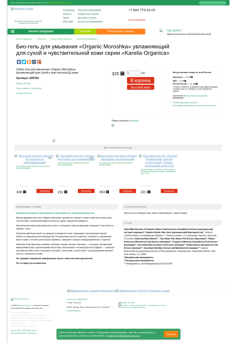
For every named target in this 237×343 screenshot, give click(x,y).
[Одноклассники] (29, 62)
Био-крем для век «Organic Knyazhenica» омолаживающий (33, 167)
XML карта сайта (29, 330)
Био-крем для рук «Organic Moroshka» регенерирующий (73, 164)
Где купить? (174, 30)
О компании (69, 10)
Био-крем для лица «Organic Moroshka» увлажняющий (115, 164)
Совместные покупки (88, 14)
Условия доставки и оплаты (59, 3)
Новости (67, 14)
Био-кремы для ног (147, 186)
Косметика (41, 39)
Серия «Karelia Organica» (61, 39)
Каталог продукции (24, 39)
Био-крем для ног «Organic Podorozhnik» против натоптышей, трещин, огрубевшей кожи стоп (158, 171)
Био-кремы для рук (64, 186)
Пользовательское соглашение (24, 333)
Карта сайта (16, 330)
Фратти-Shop (23, 305)
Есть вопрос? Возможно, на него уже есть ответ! (194, 105)
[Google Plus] (39, 62)
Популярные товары (120, 31)
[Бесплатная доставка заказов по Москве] (113, 125)
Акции (66, 18)
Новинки (85, 31)
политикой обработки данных (123, 335)
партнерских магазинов (196, 96)
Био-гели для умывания (87, 39)
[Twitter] (24, 62)
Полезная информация (89, 10)
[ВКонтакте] (19, 62)
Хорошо (171, 334)
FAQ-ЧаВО (68, 21)
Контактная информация (90, 21)
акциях (135, 120)
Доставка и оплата (87, 18)
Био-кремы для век (22, 186)
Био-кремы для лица (105, 186)
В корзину (45, 191)
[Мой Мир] (34, 62)
